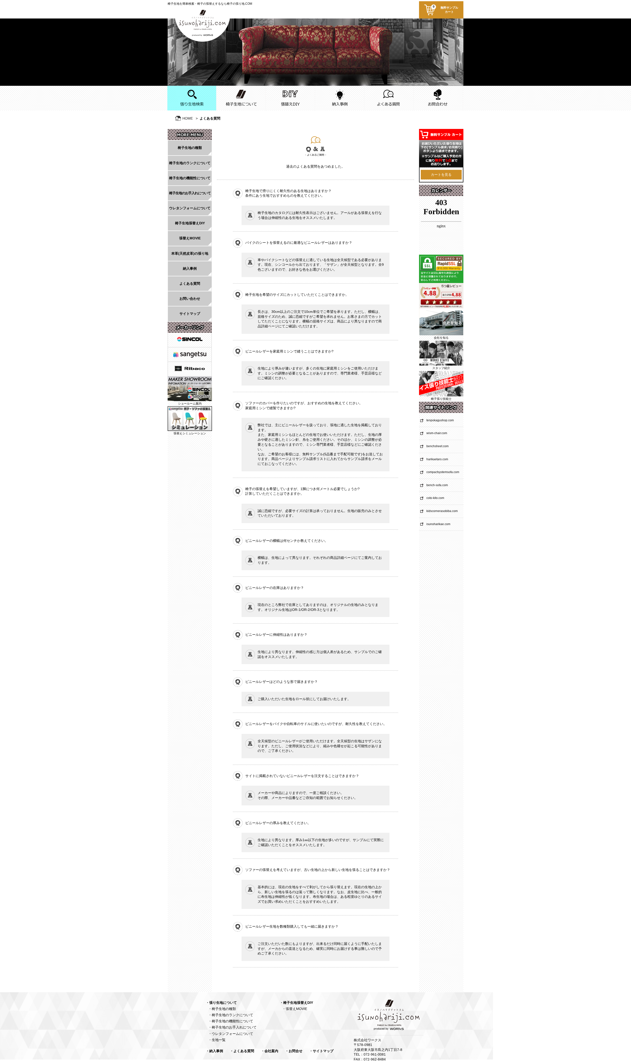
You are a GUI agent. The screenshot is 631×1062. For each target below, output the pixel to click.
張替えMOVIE (190, 238)
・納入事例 (214, 1051)
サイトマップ (189, 314)
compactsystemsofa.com (442, 472)
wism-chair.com (436, 433)
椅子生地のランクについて (189, 163)
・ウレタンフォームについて (230, 1034)
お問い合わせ (189, 299)
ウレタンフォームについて (189, 208)
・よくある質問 (242, 1051)
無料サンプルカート (445, 9)
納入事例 (190, 268)
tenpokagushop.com (440, 420)
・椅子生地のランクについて (230, 1015)
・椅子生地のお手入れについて (232, 1027)
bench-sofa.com (437, 485)
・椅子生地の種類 (222, 1009)
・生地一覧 (217, 1040)
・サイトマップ (321, 1051)
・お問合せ (293, 1051)
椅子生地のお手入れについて (190, 193)
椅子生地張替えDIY (190, 223)
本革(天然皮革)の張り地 (189, 253)
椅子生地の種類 (190, 148)
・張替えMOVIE (294, 1009)
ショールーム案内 (190, 403)
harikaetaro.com (437, 459)
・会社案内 (269, 1051)
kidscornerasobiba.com (442, 511)
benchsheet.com (437, 446)
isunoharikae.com (438, 524)
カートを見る (441, 175)
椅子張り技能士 (441, 399)
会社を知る (441, 337)
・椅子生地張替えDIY (296, 1003)
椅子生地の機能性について (189, 178)
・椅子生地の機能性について (230, 1021)
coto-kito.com (435, 498)
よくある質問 (189, 283)
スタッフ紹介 (441, 368)
